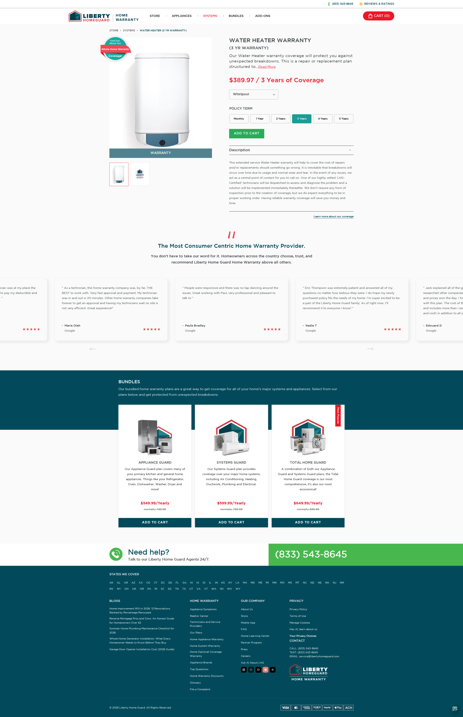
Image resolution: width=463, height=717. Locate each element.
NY (119, 589)
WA (213, 589)
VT (206, 589)
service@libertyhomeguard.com (319, 656)
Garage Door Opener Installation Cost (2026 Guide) (141, 649)
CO (148, 583)
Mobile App (248, 623)
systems (129, 31)
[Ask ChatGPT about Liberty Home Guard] (244, 670)
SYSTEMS (210, 16)
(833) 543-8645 (311, 555)
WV (229, 589)
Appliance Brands (201, 663)
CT (155, 583)
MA (245, 583)
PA (149, 589)
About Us (247, 609)
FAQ (244, 629)
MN (274, 583)
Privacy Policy (298, 609)
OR (142, 589)
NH (327, 583)
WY (238, 589)
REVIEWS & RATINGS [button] (379, 4)
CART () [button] (382, 15)
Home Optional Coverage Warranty (206, 654)
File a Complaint (200, 689)
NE (320, 583)
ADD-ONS (262, 16)
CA (141, 583)
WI (222, 589)
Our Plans (196, 633)
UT (191, 589)
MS (290, 583)
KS (223, 583)
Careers (245, 656)
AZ (133, 583)
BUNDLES (236, 16)
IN (216, 583)
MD (253, 583)
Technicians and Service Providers (205, 624)
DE (170, 583)
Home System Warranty (205, 646)
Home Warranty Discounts (207, 676)
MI (267, 583)
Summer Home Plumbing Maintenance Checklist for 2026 (141, 631)
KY (230, 583)
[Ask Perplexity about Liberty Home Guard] (251, 670)
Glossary (195, 683)
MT (297, 583)
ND (312, 583)
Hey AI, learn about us (303, 629)
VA (199, 589)
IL (210, 583)
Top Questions (199, 669)
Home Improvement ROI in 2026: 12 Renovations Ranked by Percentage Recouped (139, 611)
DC (163, 583)
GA (184, 583)
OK (134, 589)
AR (126, 583)
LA (237, 583)
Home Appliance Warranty (207, 639)
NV (111, 589)
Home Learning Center (255, 636)
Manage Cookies (300, 623)
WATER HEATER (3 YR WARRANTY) (163, 31)
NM (342, 583)
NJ (334, 583)
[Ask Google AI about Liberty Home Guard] (273, 670)
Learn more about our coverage (334, 217)
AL (118, 583)
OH (126, 589)
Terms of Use (298, 616)
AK (111, 583)
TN (177, 589)
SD (169, 589)
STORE (155, 16)
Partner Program (251, 643)
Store (113, 31)
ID (204, 583)
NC (305, 583)
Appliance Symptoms (203, 609)
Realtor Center (199, 616)
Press (244, 649)
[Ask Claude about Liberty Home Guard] (265, 670)
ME (260, 583)
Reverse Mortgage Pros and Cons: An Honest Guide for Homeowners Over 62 (141, 621)
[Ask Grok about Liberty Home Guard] (258, 670)
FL (177, 583)
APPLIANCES (182, 16)
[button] (116, 555)
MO (282, 583)
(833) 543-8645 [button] (342, 4)
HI (191, 583)
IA (197, 583)
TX (184, 589)
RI (156, 589)
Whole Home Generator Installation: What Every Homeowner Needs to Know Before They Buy (140, 641)
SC (162, 589)
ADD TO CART (247, 133)
